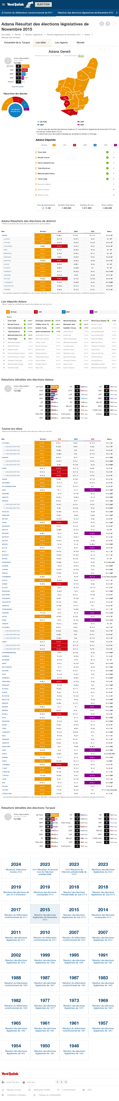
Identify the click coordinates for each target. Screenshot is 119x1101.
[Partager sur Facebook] (109, 23)
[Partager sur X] (102, 23)
